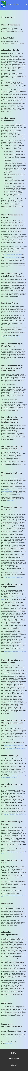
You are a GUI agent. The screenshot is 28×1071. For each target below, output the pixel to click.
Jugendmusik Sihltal (13, 4)
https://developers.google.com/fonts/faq (14, 745)
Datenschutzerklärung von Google (12, 336)
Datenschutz (14, 1065)
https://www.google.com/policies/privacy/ (16, 748)
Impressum (14, 1064)
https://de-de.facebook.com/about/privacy (14, 814)
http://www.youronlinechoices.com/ (13, 257)
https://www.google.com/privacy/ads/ (14, 577)
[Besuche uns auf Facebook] (12, 1053)
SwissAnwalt (8, 1043)
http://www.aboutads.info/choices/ (13, 254)
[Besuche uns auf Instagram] (15, 1053)
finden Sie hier (10, 500)
